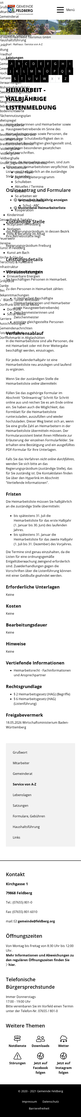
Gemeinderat (22, 773)
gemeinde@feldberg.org (36, 921)
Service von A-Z (24, 784)
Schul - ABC (31, 205)
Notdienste (17, 1046)
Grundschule (16, 167)
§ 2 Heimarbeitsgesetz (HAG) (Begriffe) (42, 694)
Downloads (40, 1046)
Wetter (63, 1046)
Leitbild (20, 191)
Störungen (17, 1063)
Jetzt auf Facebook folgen (40, 1068)
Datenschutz (50, 1101)
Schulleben (23, 182)
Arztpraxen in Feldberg (24, 224)
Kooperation (24, 210)
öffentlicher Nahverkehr (25, 271)
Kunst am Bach (18, 252)
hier (11, 965)
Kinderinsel (15, 215)
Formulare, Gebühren (29, 816)
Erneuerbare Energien (23, 276)
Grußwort (20, 752)
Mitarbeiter (21, 763)
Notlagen (14, 229)
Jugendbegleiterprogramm (34, 177)
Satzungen (20, 805)
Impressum (29, 1101)
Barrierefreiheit (39, 1108)
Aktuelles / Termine (29, 186)
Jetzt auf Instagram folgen (63, 1068)
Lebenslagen (22, 795)
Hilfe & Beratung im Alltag (26, 234)
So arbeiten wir (26, 196)
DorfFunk (14, 309)
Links (16, 837)
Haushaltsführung (26, 827)
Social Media (16, 314)
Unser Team (24, 172)
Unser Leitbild (33, 201)
